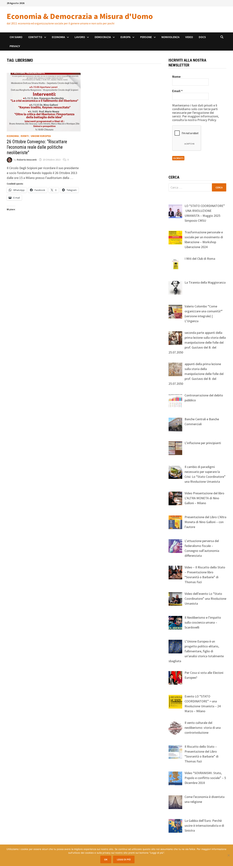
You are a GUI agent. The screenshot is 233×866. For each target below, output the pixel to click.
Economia (58, 37)
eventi (25, 136)
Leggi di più (124, 859)
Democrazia (103, 37)
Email (177, 91)
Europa (126, 37)
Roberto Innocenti (27, 159)
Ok (105, 859)
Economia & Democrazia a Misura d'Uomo (80, 16)
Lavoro (80, 37)
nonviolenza (170, 37)
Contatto (35, 37)
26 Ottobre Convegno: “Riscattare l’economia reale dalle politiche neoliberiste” (37, 147)
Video (189, 37)
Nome (176, 76)
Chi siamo (16, 37)
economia (13, 136)
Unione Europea (41, 136)
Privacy (15, 46)
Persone (146, 37)
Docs (202, 37)
